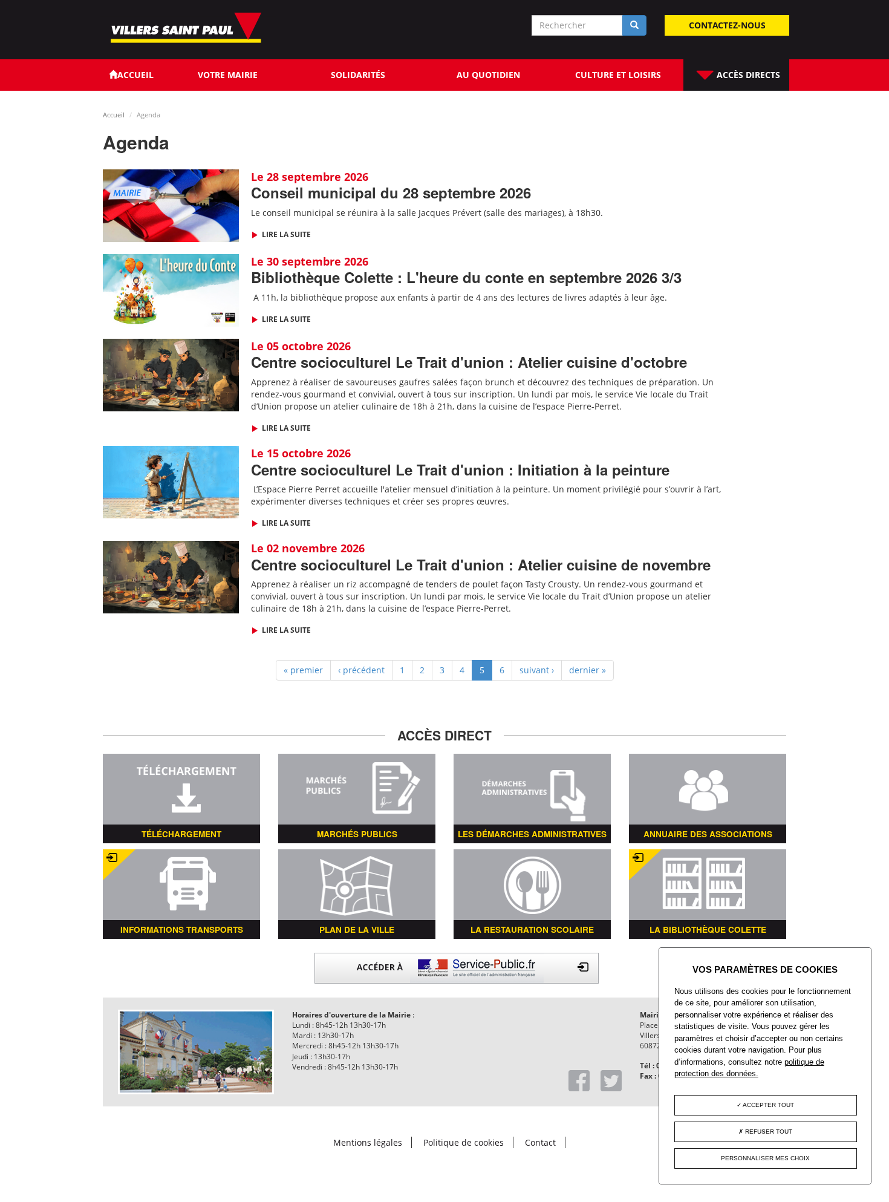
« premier (303, 670)
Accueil (114, 114)
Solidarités (358, 74)
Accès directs (747, 74)
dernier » (587, 670)
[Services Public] (457, 967)
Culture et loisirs (618, 74)
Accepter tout (767, 1105)
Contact (540, 1142)
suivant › (536, 670)
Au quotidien (488, 74)
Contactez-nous (727, 25)
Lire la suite (285, 234)
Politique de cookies (463, 1142)
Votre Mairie (228, 74)
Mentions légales (367, 1142)
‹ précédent (361, 670)
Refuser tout (767, 1131)
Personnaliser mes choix (765, 1158)
